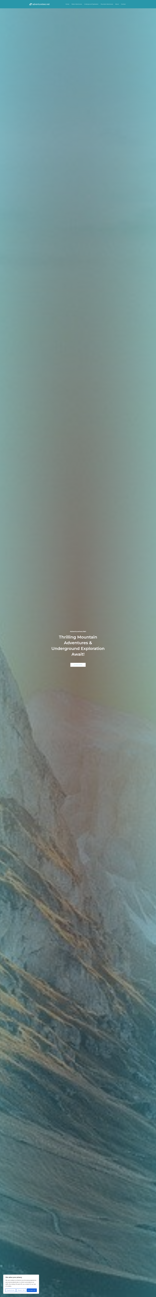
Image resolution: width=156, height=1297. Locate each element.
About (117, 4)
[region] (21, 1284)
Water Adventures (77, 4)
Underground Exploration (91, 4)
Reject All (21, 1290)
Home (67, 4)
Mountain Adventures (107, 4)
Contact (123, 4)
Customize (10, 1290)
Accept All (31, 1290)
